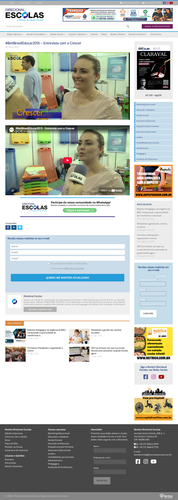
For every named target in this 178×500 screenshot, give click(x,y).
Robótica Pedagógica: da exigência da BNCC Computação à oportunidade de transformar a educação (153, 212)
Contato (39, 3)
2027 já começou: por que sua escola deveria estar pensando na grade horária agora (109, 351)
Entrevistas (10, 463)
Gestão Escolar (56, 34)
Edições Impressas (14, 433)
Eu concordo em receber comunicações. (68, 263)
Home (12, 3)
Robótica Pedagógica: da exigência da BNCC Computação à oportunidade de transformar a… (46, 333)
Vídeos (104, 34)
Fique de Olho (11, 443)
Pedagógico (141, 154)
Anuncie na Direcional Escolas (157, 26)
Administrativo (142, 148)
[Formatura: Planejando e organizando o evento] (15, 354)
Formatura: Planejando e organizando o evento (148, 237)
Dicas (7, 440)
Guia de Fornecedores (35, 34)
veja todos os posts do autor (40, 309)
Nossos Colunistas (13, 466)
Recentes (9, 459)
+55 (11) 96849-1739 (153, 3)
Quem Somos (25, 3)
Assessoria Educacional (146, 132)
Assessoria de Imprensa (16, 450)
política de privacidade (73, 268)
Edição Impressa (14, 34)
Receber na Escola (14, 447)
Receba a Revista (117, 34)
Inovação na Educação (145, 121)
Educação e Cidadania (145, 110)
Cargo (143, 299)
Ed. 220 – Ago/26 (153, 95)
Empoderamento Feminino (147, 126)
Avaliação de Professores (147, 159)
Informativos (156, 34)
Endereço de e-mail (149, 279)
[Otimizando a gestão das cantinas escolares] (79, 336)
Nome (143, 289)
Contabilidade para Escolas (147, 143)
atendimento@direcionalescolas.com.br (153, 454)
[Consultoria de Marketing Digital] (166, 496)
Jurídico (139, 137)
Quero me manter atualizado (67, 277)
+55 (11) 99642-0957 (131, 3)
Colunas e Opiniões (77, 34)
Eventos (94, 34)
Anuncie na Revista (136, 34)
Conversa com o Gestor (16, 436)
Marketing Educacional (145, 104)
